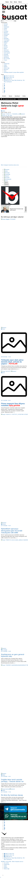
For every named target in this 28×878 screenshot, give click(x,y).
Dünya (5, 29)
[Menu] (3, 12)
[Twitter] (4, 85)
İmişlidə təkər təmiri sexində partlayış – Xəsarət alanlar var (12, 780)
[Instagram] (4, 86)
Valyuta (7, 2)
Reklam (5, 66)
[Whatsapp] (4, 89)
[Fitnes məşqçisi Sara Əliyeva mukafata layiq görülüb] (8, 371)
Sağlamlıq (6, 41)
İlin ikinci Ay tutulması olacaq (12, 795)
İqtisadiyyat (6, 27)
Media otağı (6, 68)
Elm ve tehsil (7, 58)
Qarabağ (6, 54)
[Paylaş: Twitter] (6, 171)
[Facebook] (4, 84)
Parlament (6, 55)
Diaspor (5, 42)
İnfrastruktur (6, 51)
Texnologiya (6, 40)
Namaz (15, 2)
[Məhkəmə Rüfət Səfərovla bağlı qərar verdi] (13, 113)
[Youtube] (4, 91)
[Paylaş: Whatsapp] (6, 172)
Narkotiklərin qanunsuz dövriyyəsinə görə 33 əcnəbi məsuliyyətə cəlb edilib (11, 530)
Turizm (5, 60)
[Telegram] (4, 88)
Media (5, 48)
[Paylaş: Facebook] (6, 169)
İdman (5, 37)
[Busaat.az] (14, 9)
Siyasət (5, 25)
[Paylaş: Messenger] (7, 174)
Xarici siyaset (7, 53)
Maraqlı (5, 45)
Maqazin (6, 32)
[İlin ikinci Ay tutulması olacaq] (8, 789)
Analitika (6, 35)
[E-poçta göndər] (6, 180)
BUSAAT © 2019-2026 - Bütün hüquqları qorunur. (12, 861)
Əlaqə (5, 65)
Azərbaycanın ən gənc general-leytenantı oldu (12, 655)
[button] (6, 182)
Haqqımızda (6, 63)
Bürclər (20, 2)
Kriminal (6, 47)
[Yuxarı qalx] (0, 877)
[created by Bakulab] (15, 875)
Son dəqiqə (4, 649)
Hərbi (5, 44)
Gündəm (6, 24)
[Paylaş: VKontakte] (6, 177)
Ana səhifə (6, 863)
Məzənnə (6, 69)
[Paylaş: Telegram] (6, 175)
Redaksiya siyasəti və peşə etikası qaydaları (14, 72)
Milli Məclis (6, 57)
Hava (11, 2)
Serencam (6, 50)
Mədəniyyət (6, 34)
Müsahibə (6, 38)
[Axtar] (15, 21)
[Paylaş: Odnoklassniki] (7, 179)
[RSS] (4, 92)
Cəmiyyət (6, 31)
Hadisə (5, 28)
